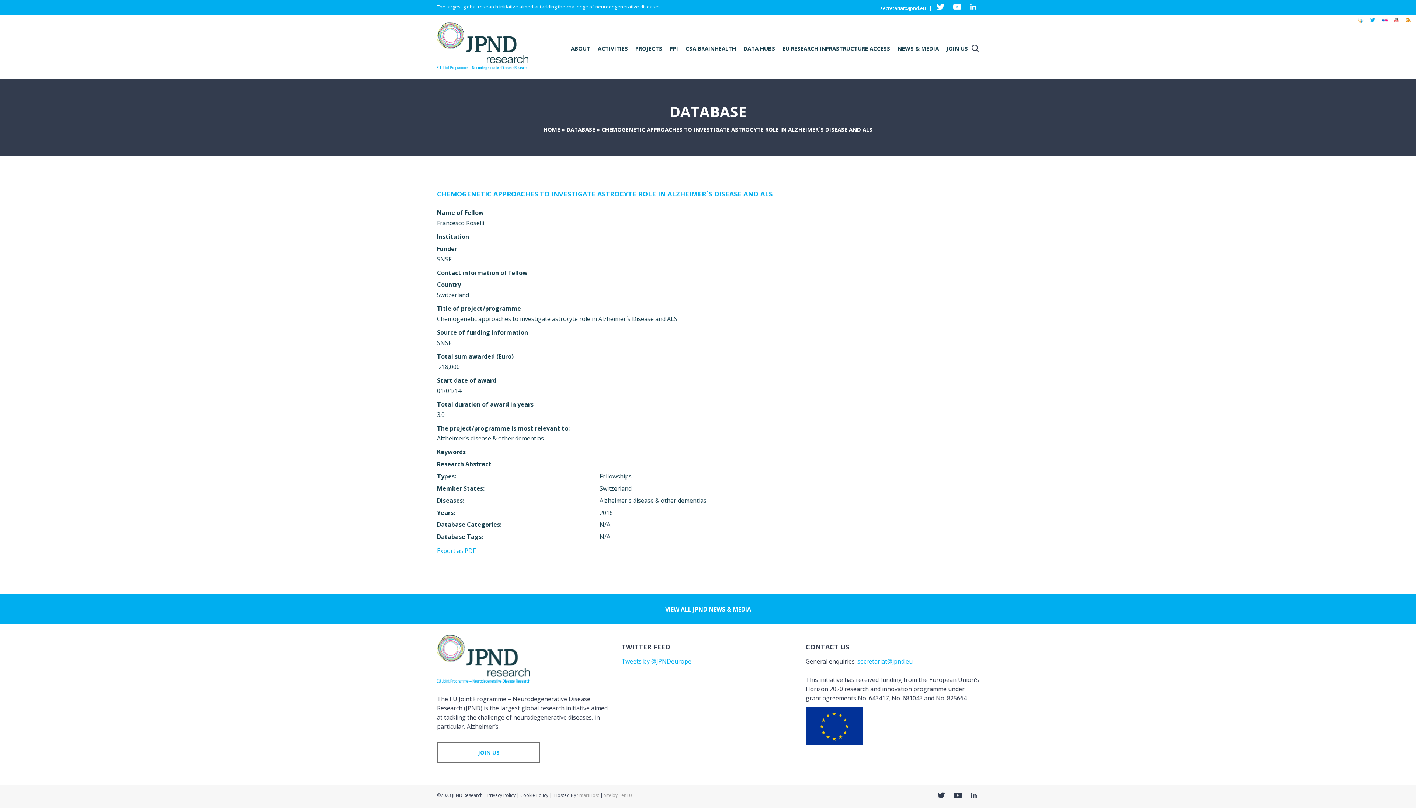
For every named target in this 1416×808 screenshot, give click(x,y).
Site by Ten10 (618, 795)
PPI (674, 48)
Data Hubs (759, 48)
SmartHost (588, 795)
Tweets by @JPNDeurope (656, 661)
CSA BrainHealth (711, 48)
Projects (648, 48)
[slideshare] (1361, 24)
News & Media (918, 48)
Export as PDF (456, 551)
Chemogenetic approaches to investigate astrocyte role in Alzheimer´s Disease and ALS (605, 193)
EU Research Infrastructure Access (836, 48)
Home (552, 129)
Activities (613, 48)
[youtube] (1396, 24)
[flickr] (1385, 24)
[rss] (1408, 24)
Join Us (957, 48)
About (580, 48)
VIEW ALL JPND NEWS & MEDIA (708, 609)
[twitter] (1372, 24)
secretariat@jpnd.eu (903, 8)
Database (580, 129)
